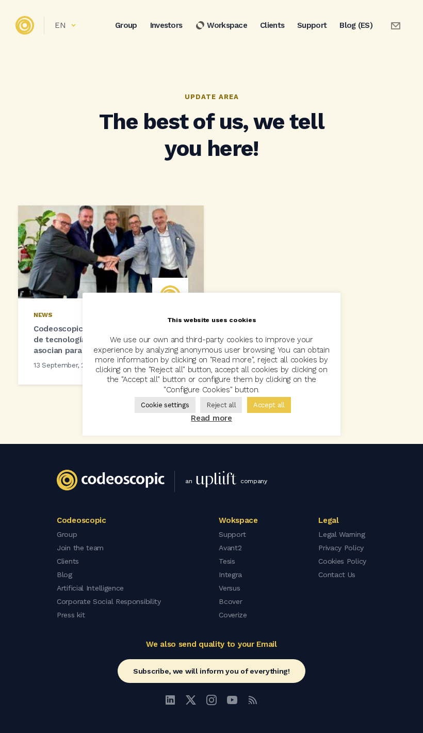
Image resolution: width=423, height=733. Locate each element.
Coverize (233, 615)
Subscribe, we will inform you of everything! (211, 671)
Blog (64, 574)
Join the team (80, 548)
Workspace (227, 25)
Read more (211, 418)
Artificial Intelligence (90, 588)
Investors (166, 25)
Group (126, 25)
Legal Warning (341, 534)
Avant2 (230, 548)
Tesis (227, 561)
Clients (272, 25)
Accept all (269, 405)
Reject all (221, 405)
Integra (230, 574)
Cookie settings (165, 405)
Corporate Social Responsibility (109, 601)
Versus (229, 588)
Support (312, 25)
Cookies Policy (342, 561)
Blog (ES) (355, 25)
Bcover (230, 601)
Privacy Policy (341, 548)
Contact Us (336, 574)
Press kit (71, 615)
